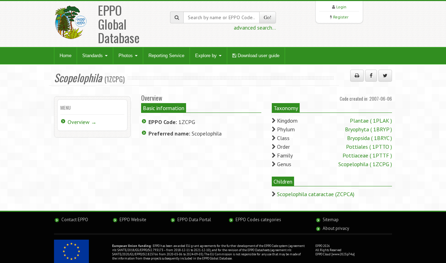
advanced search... (255, 27)
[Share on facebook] (371, 76)
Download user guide (257, 55)
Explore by (206, 55)
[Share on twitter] (385, 76)
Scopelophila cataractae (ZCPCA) (315, 194)
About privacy (336, 228)
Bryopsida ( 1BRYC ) (369, 137)
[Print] (357, 76)
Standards (93, 55)
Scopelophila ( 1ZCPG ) (365, 164)
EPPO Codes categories (258, 220)
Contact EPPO (74, 220)
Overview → (82, 121)
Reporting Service (166, 55)
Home (65, 55)
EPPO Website (133, 220)
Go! (267, 17)
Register (340, 17)
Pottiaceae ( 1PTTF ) (367, 155)
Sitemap (331, 220)
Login (341, 6)
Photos (126, 55)
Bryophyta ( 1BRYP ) (368, 129)
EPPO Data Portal (194, 220)
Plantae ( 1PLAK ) (371, 120)
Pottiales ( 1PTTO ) (369, 146)
